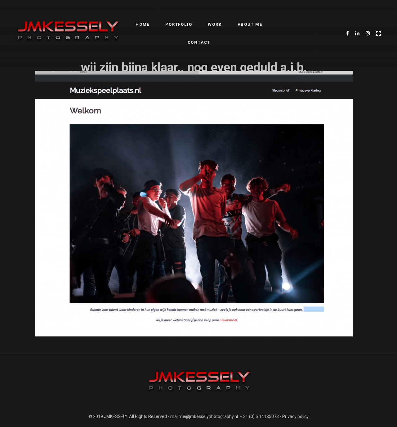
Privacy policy (295, 416)
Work (214, 24)
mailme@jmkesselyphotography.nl (204, 416)
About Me (250, 24)
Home (142, 24)
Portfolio (178, 24)
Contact (199, 42)
